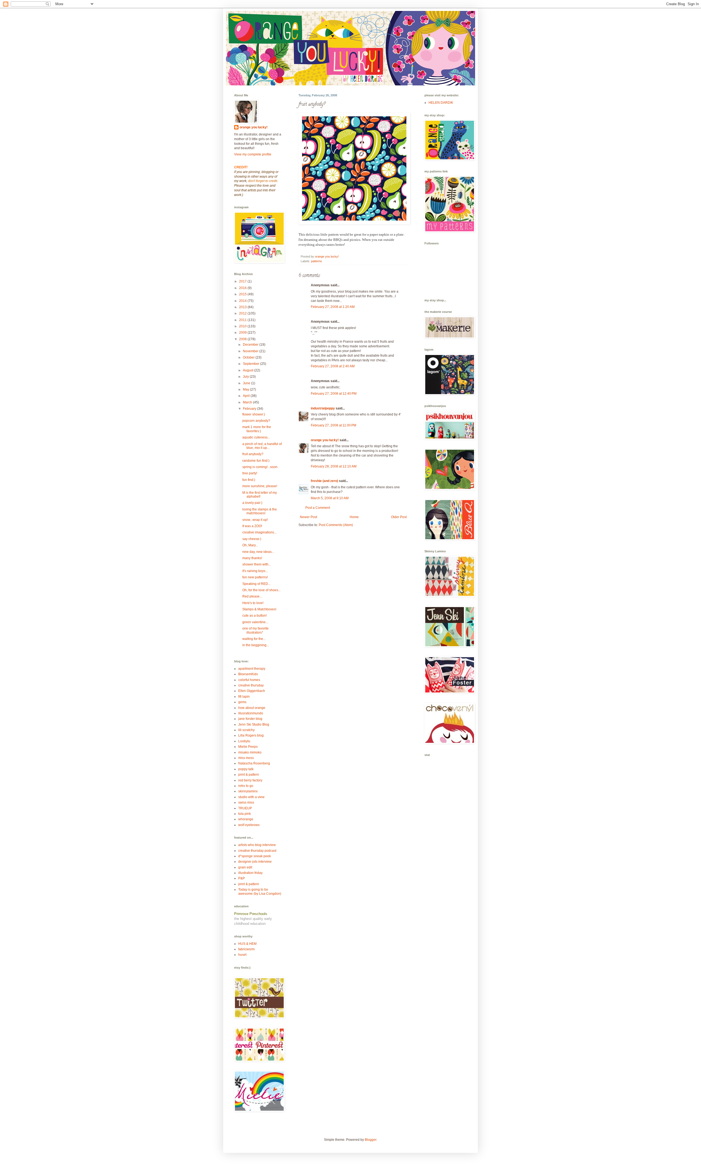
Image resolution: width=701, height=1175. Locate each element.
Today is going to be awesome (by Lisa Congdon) (259, 891)
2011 (243, 320)
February (250, 409)
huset (242, 955)
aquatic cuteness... (256, 437)
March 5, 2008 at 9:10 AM (330, 498)
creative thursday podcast (257, 851)
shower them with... (256, 564)
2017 (243, 281)
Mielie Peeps (248, 747)
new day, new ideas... (258, 552)
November (251, 351)
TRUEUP (245, 808)
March (248, 402)
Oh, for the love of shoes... (261, 590)
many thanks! (252, 558)
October (249, 357)
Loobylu (244, 741)
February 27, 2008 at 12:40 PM (334, 393)
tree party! (249, 473)
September (251, 364)
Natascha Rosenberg (254, 763)
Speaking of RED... (256, 584)
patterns (316, 261)
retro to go (245, 786)
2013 (243, 307)
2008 (243, 339)
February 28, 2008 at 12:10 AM (334, 466)
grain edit (245, 867)
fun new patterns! (255, 577)
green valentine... (255, 622)
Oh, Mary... (250, 545)
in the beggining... (255, 645)
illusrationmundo (250, 713)
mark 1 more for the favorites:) (256, 429)
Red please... (252, 596)
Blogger (370, 1140)
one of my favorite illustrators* (255, 630)
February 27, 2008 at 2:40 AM (333, 366)
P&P (241, 878)
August (248, 370)
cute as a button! (254, 615)
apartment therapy (251, 669)
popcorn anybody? (256, 421)
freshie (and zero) (324, 481)
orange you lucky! (325, 440)
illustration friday (250, 873)
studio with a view (251, 797)
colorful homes (249, 680)
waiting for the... (254, 639)
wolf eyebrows (249, 825)
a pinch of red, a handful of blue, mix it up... (262, 446)
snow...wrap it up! (255, 520)
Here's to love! (252, 603)
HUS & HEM (247, 944)
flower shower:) (253, 414)
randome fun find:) (255, 461)
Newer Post (308, 517)
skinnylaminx (248, 791)
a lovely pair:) (252, 503)
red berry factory (250, 780)
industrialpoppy (323, 408)
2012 (243, 313)
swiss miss (246, 802)
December (251, 345)
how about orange (251, 708)
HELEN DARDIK (441, 103)
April (247, 396)
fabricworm (246, 949)
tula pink (244, 814)
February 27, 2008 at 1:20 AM (333, 307)
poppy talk (246, 769)
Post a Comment (317, 508)
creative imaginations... (259, 532)
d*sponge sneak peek (254, 856)
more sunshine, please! (259, 486)
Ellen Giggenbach (251, 691)
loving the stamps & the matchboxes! (259, 511)
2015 (243, 294)
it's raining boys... (255, 571)
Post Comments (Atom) (336, 525)
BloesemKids (248, 674)
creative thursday (251, 685)
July (246, 377)
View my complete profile (252, 154)
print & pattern (248, 774)
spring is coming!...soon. (260, 467)
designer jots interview (255, 862)
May (246, 389)
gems (242, 702)
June (247, 383)
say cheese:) (251, 539)
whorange (245, 819)
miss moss (246, 758)
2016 (243, 288)
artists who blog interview (257, 845)
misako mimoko (250, 752)
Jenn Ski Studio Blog (253, 724)
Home (354, 517)
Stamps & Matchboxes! (259, 609)
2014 (243, 301)
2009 (243, 332)
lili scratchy (246, 730)
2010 (243, 326)
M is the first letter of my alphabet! (259, 494)
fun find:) (248, 480)
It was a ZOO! (252, 526)
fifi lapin (244, 696)
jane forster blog (250, 719)
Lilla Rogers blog (251, 735)
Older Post (399, 517)
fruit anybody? (252, 454)
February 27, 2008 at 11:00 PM (333, 425)
